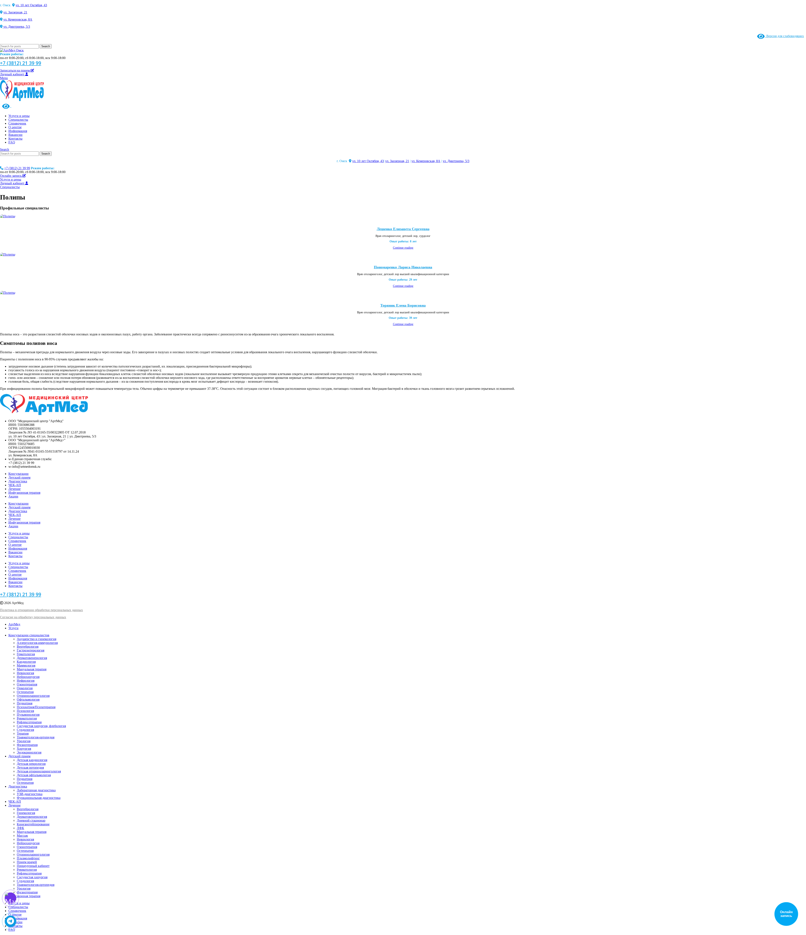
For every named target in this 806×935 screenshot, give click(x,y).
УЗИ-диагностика (29, 794)
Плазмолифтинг (28, 858)
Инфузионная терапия (24, 492)
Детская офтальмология (34, 775)
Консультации (18, 473)
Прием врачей (27, 862)
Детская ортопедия (30, 767)
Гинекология (26, 813)
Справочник (17, 541)
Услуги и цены (19, 533)
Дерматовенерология (32, 658)
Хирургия (24, 748)
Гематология (26, 654)
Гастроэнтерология (30, 650)
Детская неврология (31, 764)
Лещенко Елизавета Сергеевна (403, 229)
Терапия (23, 733)
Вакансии (15, 552)
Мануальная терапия (31, 669)
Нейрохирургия (28, 677)
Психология (25, 711)
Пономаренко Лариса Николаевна (403, 267)
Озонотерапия (27, 684)
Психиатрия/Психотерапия (36, 707)
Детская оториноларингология (39, 771)
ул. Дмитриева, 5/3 (16, 26)
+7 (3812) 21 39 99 (20, 63)
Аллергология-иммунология (37, 643)
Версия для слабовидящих (784, 36)
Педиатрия (24, 703)
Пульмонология (28, 714)
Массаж (22, 835)
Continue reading (403, 247)
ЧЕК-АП (14, 485)
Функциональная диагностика (38, 798)
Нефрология (25, 680)
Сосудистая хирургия (32, 877)
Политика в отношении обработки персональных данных (41, 610)
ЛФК (20, 828)
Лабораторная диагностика (36, 790)
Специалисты (18, 537)
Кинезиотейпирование (33, 824)
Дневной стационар (31, 820)
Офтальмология (28, 699)
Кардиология (26, 661)
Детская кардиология (32, 760)
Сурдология (25, 729)
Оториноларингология (33, 695)
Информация (17, 548)
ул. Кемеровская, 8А (17, 19)
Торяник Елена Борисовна (403, 305)
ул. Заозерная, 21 (15, 12)
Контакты (15, 556)
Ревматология (27, 718)
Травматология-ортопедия (35, 737)
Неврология (25, 673)
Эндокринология (29, 752)
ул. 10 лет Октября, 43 (31, 5)
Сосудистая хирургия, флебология (41, 726)
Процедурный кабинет (33, 866)
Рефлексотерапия (29, 722)
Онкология (25, 688)
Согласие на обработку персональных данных (33, 617)
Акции (13, 496)
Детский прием (19, 477)
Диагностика (17, 481)
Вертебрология (27, 646)
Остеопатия (25, 692)
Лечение (14, 489)
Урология (23, 741)
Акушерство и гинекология (36, 639)
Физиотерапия (27, 745)
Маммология (26, 665)
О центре (15, 544)
